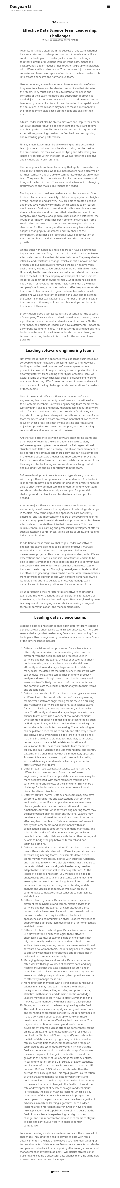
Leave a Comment (61, 1171)
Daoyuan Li (20, 6)
